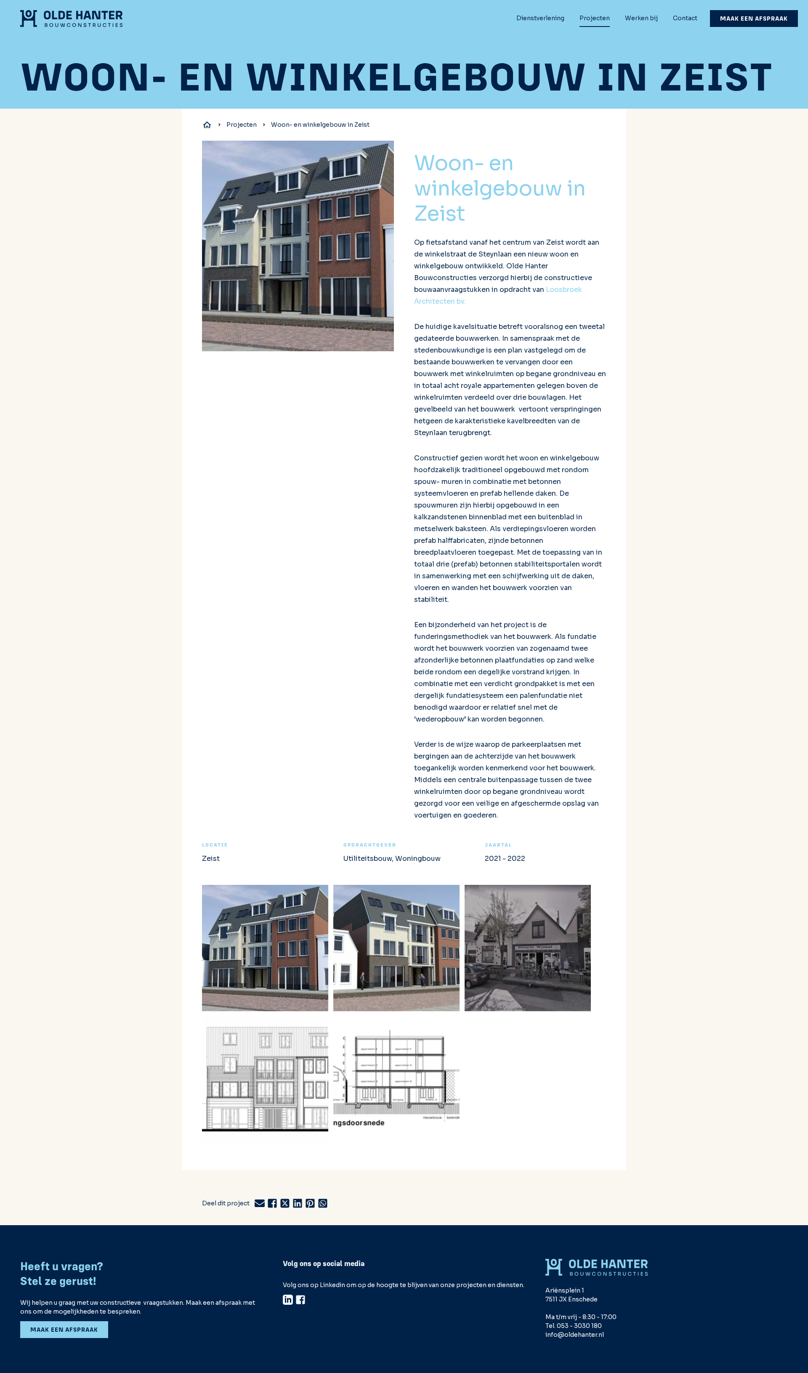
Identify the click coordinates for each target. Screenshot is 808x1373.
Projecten (594, 18)
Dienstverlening (540, 18)
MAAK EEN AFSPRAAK (754, 18)
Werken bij (641, 18)
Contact (685, 18)
